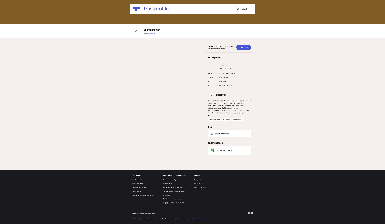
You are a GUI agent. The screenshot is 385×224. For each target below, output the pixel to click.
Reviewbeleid (167, 184)
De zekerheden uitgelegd (171, 180)
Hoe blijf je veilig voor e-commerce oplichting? (174, 193)
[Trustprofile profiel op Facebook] (249, 213)
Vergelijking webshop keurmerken (143, 195)
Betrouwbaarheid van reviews (173, 187)
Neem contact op (137, 184)
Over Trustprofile (137, 180)
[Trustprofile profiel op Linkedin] (252, 213)
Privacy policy (136, 191)
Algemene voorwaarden (139, 187)
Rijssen (227, 69)
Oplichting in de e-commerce (172, 199)
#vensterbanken (237, 119)
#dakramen (226, 119)
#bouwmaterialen (215, 119)
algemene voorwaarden (194, 219)
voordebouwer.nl (149, 33)
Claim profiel (243, 47)
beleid (181, 219)
